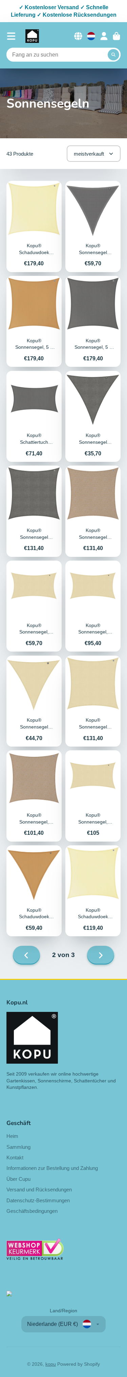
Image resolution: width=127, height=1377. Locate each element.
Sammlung (18, 1147)
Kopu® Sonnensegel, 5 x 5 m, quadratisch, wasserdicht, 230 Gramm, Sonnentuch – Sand (34, 321)
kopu (50, 1364)
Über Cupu (18, 1179)
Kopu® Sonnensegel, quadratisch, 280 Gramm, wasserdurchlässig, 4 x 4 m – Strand (34, 795)
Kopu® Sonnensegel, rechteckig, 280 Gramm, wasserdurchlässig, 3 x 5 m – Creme (93, 606)
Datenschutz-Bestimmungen (38, 1200)
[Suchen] (113, 55)
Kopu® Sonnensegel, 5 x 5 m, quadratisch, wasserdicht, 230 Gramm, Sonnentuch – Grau (93, 321)
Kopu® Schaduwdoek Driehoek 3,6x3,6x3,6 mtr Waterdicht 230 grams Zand (34, 890)
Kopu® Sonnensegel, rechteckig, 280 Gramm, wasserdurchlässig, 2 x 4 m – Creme (34, 606)
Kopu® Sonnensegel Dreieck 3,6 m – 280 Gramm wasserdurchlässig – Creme (34, 701)
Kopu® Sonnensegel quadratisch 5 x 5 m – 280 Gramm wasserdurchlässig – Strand (93, 511)
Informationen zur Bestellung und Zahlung (52, 1168)
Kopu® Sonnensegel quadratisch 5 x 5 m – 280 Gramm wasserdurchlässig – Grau (34, 511)
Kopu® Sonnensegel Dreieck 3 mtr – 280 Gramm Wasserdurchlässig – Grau (93, 416)
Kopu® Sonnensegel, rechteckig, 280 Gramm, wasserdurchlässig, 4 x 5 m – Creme (93, 795)
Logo (32, 36)
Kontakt (14, 1157)
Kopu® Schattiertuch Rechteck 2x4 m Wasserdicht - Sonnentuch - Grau (34, 416)
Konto (104, 36)
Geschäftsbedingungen (32, 1211)
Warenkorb (116, 36)
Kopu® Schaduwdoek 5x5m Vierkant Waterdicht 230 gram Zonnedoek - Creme (34, 226)
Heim (12, 1136)
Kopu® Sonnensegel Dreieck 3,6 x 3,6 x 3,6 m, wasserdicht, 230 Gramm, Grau (93, 226)
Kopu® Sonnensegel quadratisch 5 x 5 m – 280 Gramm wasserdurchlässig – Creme (93, 701)
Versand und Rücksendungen (39, 1189)
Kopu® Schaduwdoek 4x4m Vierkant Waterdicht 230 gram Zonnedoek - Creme (93, 890)
